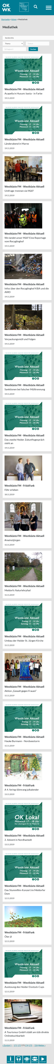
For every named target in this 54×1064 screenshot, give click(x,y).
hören (13, 19)
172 (19, 1045)
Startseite (5, 19)
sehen (26, 1061)
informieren (10, 1061)
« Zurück (6, 1045)
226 (36, 1045)
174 (26, 1045)
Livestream (43, 1061)
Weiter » (41, 1045)
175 (30, 1045)
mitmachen (35, 1061)
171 (15, 1045)
